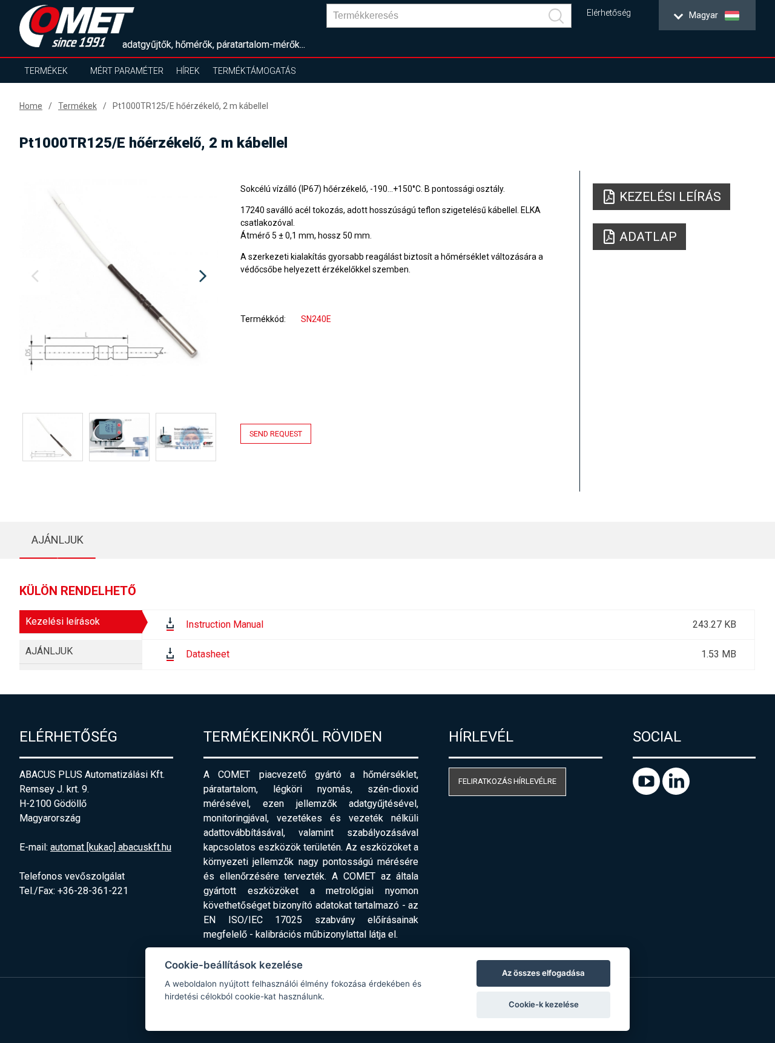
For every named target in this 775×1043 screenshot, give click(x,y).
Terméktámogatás (254, 71)
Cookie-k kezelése (544, 1004)
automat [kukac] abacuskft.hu (110, 847)
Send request (275, 433)
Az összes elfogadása (543, 973)
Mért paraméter (126, 71)
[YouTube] (647, 791)
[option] (118, 277)
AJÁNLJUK (57, 539)
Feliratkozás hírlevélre (507, 781)
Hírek (188, 71)
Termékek (46, 71)
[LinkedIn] (676, 791)
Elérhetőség (609, 13)
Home (30, 106)
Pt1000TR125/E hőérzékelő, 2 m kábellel (190, 106)
